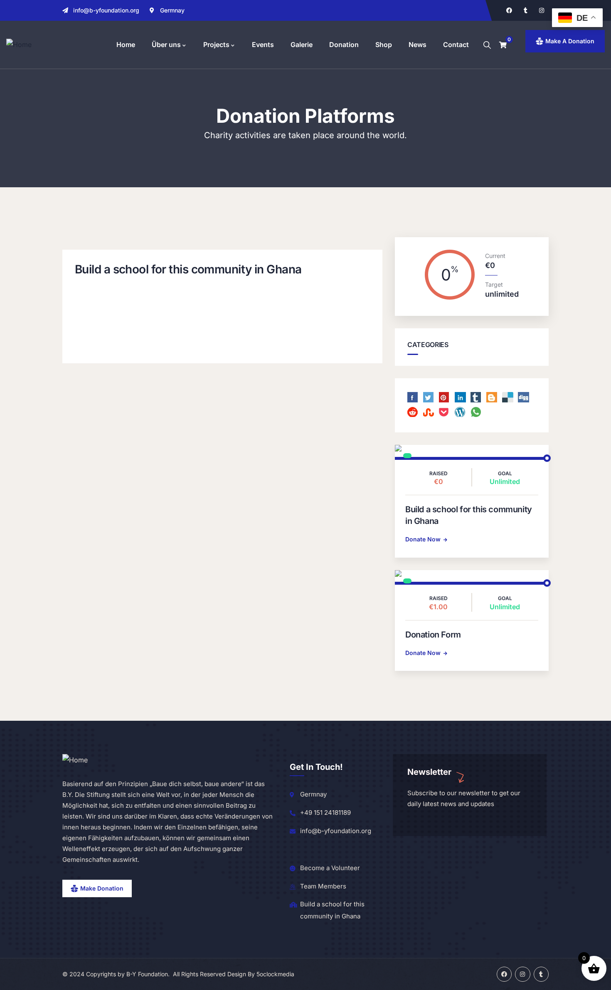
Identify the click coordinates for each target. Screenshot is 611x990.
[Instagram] (541, 10)
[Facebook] (509, 10)
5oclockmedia (275, 974)
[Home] (19, 44)
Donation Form (433, 635)
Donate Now (423, 539)
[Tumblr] (525, 10)
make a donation (569, 41)
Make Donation (101, 888)
